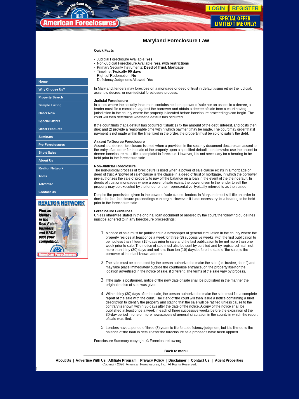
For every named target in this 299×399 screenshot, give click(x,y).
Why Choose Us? (52, 89)
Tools (43, 176)
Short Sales (47, 152)
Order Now (47, 113)
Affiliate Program (122, 360)
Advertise (46, 184)
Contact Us (47, 192)
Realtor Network (51, 168)
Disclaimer (177, 360)
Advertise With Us (91, 360)
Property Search (51, 97)
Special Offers (49, 121)
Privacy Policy (151, 360)
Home (43, 81)
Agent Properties (229, 360)
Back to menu (175, 351)
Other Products (50, 129)
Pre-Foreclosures (52, 144)
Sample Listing (50, 105)
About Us (46, 160)
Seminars (46, 136)
